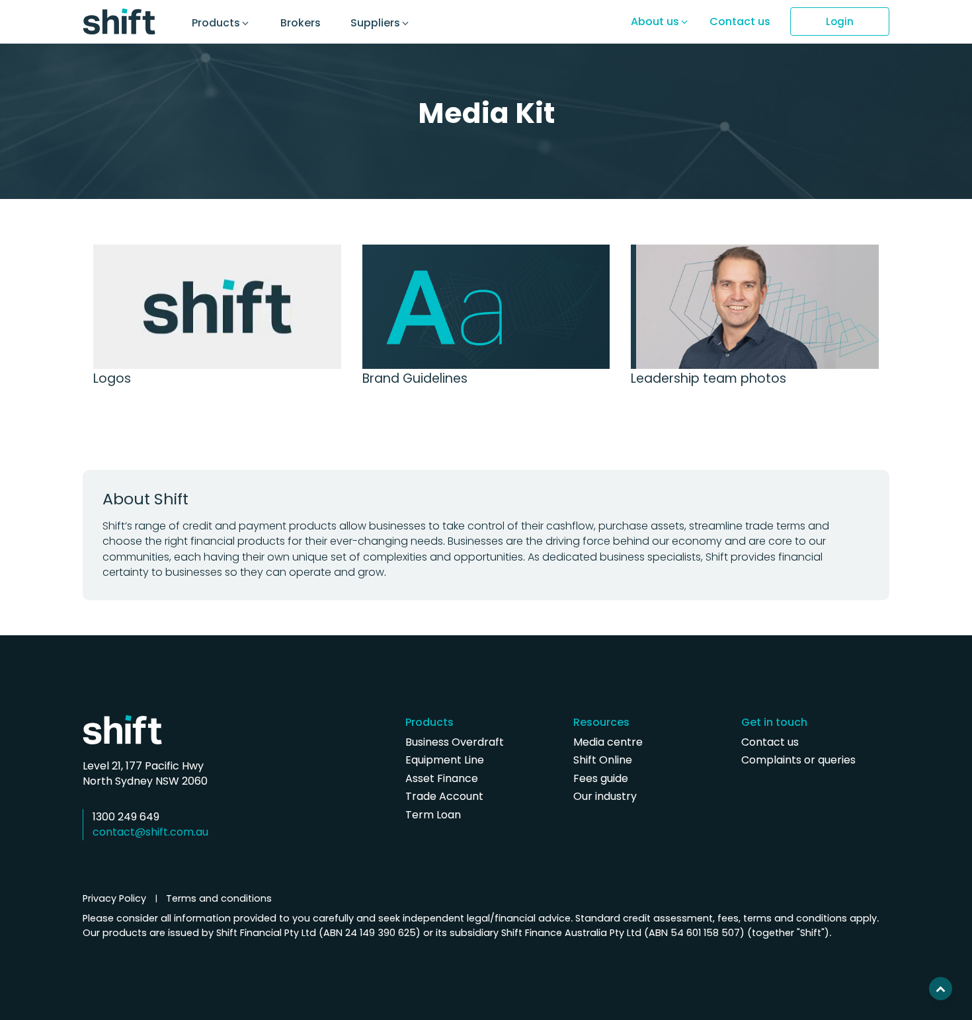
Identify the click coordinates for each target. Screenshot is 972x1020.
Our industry (605, 796)
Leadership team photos (708, 379)
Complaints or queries (798, 759)
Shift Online (602, 759)
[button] (226, 23)
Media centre (608, 742)
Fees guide (600, 778)
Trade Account (444, 796)
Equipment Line (444, 759)
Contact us (770, 742)
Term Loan (433, 814)
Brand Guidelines (414, 379)
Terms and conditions (219, 898)
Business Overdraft (454, 742)
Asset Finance (441, 778)
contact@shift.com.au (150, 832)
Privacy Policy (114, 898)
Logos (112, 379)
